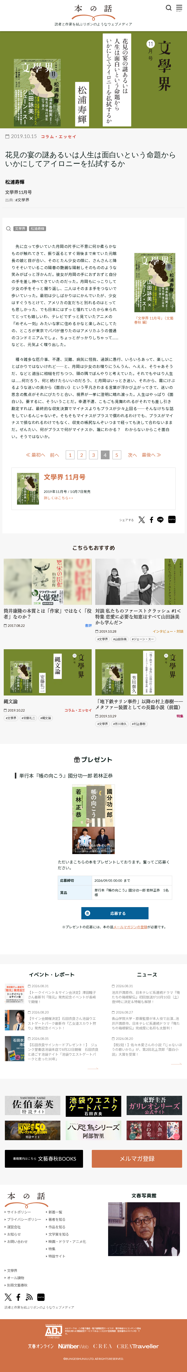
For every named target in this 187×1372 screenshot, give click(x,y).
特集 (51, 1249)
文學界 (20, 228)
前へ (54, 455)
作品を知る (56, 1227)
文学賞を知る (58, 1234)
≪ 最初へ (35, 455)
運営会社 (14, 1227)
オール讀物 (15, 1278)
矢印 (93, 1068)
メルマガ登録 (136, 1158)
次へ (132, 455)
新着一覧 (55, 1212)
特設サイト (56, 1256)
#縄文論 (45, 718)
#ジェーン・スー (143, 639)
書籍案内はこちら (44, 1159)
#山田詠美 (120, 639)
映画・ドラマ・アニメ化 (67, 1242)
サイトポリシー (19, 1212)
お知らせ (14, 1234)
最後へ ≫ (151, 455)
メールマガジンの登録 (130, 927)
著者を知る (56, 1219)
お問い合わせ (17, 1242)
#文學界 (22, 199)
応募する (103, 913)
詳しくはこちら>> (59, 498)
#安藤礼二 (28, 718)
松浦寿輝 (15, 182)
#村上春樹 (138, 724)
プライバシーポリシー (24, 1219)
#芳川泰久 (120, 724)
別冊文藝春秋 (17, 1285)
